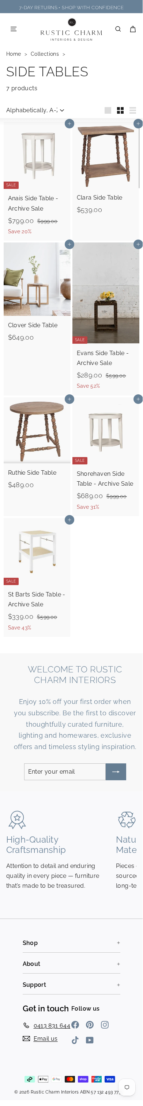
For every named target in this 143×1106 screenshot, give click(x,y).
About (32, 963)
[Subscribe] (116, 771)
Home (14, 54)
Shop (30, 942)
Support (34, 984)
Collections (46, 54)
